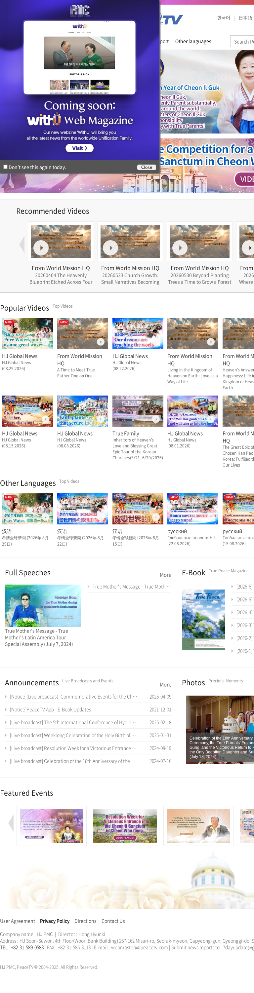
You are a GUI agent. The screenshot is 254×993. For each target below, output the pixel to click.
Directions (85, 920)
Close (146, 167)
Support (160, 41)
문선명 (7, 955)
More (165, 574)
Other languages (193, 41)
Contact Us (113, 920)
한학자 (2, 955)
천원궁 (23, 955)
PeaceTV (166, 18)
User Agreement (17, 920)
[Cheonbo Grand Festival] (52, 810)
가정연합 (17, 955)
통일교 (12, 955)
